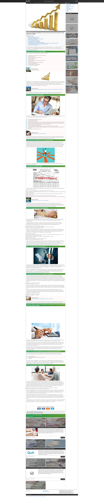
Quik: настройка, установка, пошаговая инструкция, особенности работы (40, 448)
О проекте (48, 1)
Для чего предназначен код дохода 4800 (33, 41)
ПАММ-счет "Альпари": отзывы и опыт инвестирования (40, 200)
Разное (67, 10)
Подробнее (63, 437)
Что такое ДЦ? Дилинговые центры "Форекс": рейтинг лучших (31, 442)
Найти (77, 1)
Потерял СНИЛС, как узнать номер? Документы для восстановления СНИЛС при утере (32, 484)
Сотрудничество (45, 490)
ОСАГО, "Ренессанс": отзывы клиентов (51, 460)
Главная (45, 1)
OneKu (28, 0)
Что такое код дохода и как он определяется (34, 40)
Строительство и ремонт (70, 6)
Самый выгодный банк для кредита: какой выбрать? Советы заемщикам (52, 420)
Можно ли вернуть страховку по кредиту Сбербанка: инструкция (32, 420)
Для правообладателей (46, 491)
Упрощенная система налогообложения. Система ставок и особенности (42, 298)
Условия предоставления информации (31, 496)
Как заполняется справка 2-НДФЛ (32, 39)
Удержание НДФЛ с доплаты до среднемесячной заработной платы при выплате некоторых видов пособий (43, 43)
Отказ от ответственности (41, 496)
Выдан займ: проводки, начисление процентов (39, 133)
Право (67, 11)
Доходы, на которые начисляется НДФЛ (33, 37)
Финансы (27, 446)
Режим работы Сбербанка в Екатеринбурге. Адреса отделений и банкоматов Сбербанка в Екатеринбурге (47, 89)
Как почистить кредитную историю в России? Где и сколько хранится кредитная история (52, 442)
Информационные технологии (71, 4)
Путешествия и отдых (69, 8)
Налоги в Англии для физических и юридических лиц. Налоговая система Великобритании (44, 467)
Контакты (52, 1)
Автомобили (68, 5)
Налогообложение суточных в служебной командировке (36, 42)
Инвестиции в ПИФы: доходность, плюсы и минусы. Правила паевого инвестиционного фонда (31, 462)
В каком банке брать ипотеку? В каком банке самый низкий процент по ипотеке (42, 427)
